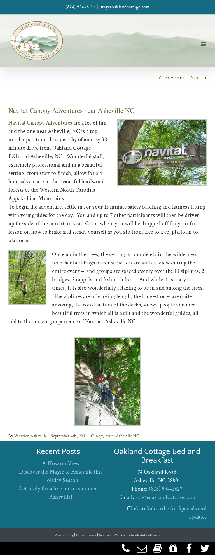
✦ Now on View (61, 463)
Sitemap (105, 535)
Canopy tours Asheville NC (115, 436)
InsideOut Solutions (145, 535)
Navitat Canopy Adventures (40, 123)
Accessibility (64, 535)
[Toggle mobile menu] (204, 44)
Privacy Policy (86, 535)
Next (195, 77)
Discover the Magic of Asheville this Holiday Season (60, 476)
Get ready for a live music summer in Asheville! (60, 493)
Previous (174, 77)
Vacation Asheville (30, 436)
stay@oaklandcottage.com (125, 7)
